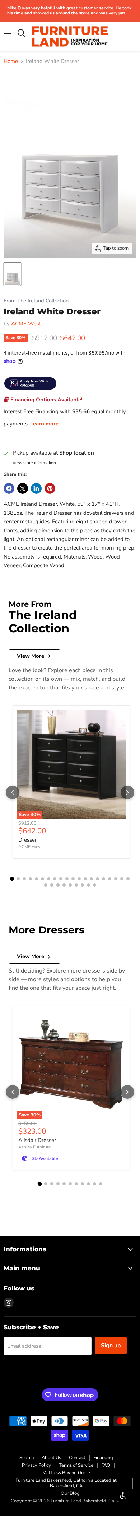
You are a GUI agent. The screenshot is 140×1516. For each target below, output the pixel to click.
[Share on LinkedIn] (36, 488)
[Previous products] (12, 792)
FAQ (105, 1465)
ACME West (26, 323)
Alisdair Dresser (37, 1140)
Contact (77, 1457)
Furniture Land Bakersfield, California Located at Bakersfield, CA (66, 1483)
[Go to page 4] (30, 878)
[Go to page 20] (128, 878)
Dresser (27, 839)
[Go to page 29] (94, 885)
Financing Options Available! (46, 399)
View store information (34, 462)
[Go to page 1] (12, 879)
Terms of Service (76, 1465)
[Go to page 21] (45, 885)
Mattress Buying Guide (66, 1473)
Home (11, 61)
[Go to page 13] (85, 878)
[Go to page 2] (18, 878)
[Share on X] (22, 488)
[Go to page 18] (115, 878)
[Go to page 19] (121, 878)
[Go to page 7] (48, 878)
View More (30, 656)
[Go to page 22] (51, 885)
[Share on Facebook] (9, 488)
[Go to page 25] (70, 885)
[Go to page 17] (109, 878)
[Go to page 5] (36, 878)
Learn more (44, 424)
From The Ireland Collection (36, 301)
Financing (103, 1457)
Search (26, 1457)
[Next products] (127, 792)
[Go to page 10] (67, 878)
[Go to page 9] (60, 878)
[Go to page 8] (54, 878)
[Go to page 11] (73, 878)
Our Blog (70, 1493)
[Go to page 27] (82, 885)
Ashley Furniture (34, 1147)
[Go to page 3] (24, 878)
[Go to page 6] (42, 878)
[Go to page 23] (58, 885)
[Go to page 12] (79, 878)
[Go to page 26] (76, 885)
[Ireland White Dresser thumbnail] (12, 274)
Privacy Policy (36, 1465)
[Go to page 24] (64, 885)
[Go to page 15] (97, 878)
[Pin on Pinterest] (50, 488)
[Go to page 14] (91, 878)
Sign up (111, 1345)
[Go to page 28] (88, 885)
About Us (51, 1457)
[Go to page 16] (103, 878)
